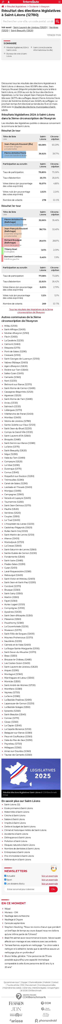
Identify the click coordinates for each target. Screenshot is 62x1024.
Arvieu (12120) (11, 403)
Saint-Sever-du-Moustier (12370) (20, 652)
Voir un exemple (50, 876)
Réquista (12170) (12, 347)
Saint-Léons (38, 47)
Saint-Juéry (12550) (13, 593)
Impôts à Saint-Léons (15, 823)
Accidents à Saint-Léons (16, 834)
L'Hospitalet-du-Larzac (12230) (19, 524)
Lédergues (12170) (13, 410)
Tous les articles (13, 985)
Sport (9, 879)
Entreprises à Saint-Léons (17, 852)
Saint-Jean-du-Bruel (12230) (18, 428)
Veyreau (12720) (12, 692)
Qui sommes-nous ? (12, 982)
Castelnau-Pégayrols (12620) (18, 527)
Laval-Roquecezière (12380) (17, 571)
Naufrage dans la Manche (17, 916)
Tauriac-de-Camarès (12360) (18, 755)
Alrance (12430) (11, 538)
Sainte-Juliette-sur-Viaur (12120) (19, 425)
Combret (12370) (12, 586)
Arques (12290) (11, 670)
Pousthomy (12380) (14, 623)
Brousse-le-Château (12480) (17, 659)
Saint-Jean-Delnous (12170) (17, 505)
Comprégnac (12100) (14, 608)
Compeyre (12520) (13, 461)
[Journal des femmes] (16, 1003)
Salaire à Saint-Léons (14, 819)
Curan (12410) (10, 568)
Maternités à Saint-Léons (16, 812)
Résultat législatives (16, 6)
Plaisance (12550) (12, 619)
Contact (55, 982)
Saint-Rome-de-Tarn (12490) (18, 399)
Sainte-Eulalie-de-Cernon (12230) (20, 553)
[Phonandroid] (46, 1021)
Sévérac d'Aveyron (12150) (16, 333)
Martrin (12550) (11, 597)
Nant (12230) (10, 381)
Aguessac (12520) (12, 395)
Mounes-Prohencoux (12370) (18, 637)
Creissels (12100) (12, 355)
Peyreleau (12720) (13, 743)
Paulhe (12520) (11, 509)
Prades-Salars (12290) (14, 564)
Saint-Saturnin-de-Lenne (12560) (20, 549)
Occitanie (33, 6)
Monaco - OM (11, 912)
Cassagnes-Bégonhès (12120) (18, 392)
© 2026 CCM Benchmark (31, 991)
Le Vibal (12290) (12, 465)
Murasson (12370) (12, 630)
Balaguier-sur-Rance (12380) (18, 732)
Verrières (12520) (12, 513)
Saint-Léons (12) (12, 804)
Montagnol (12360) (13, 674)
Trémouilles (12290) (14, 480)
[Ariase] (16, 1020)
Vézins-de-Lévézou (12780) (17, 421)
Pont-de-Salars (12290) (15, 351)
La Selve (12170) (11, 446)
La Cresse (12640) (12, 545)
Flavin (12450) (10, 336)
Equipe (24, 982)
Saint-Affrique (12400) (14, 329)
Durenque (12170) (12, 468)
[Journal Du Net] (16, 1009)
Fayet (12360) (10, 601)
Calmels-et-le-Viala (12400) (17, 644)
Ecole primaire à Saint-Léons (18, 808)
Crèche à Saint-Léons (14, 815)
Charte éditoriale (35, 982)
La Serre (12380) (12, 696)
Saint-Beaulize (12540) (15, 714)
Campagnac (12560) (14, 494)
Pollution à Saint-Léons (15, 841)
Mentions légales (39, 988)
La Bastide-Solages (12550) (17, 707)
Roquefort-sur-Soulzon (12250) (19, 476)
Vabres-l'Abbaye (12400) (16, 362)
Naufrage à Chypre (14, 919)
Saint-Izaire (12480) (13, 560)
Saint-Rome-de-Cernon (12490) (19, 388)
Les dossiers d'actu (15, 883)
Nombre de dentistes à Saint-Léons (22, 848)
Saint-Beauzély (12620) (22, 30)
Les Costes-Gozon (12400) (17, 663)
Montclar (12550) (12, 681)
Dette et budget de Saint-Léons (19, 826)
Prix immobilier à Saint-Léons (19, 856)
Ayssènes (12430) (12, 612)
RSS (22, 985)
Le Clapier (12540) (12, 725)
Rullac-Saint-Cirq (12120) (16, 531)
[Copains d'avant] (16, 1015)
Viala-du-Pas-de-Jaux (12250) (18, 740)
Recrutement (31, 985)
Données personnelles (46, 985)
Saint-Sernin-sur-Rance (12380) (19, 443)
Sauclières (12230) (13, 641)
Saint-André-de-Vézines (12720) (19, 685)
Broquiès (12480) (12, 439)
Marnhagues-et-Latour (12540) (19, 678)
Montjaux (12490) (12, 491)
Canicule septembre (15, 923)
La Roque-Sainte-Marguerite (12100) (21, 648)
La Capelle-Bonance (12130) (17, 729)
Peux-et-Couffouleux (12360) (18, 736)
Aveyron (45, 6)
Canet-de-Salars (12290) (16, 483)
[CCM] (46, 1003)
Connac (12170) (11, 718)
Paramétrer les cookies (12, 988)
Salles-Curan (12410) (14, 373)
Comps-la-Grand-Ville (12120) (18, 432)
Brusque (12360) (12, 590)
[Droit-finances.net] (46, 1009)
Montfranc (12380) (13, 689)
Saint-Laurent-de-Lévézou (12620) (30, 27)
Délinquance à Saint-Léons (17, 837)
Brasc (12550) (10, 655)
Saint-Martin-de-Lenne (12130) (19, 534)
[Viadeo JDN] (46, 1015)
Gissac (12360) (11, 722)
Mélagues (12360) (12, 747)
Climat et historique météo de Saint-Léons (25, 830)
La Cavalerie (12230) (14, 340)
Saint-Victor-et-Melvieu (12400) (19, 579)
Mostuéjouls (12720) (14, 542)
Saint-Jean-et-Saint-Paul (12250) (20, 582)
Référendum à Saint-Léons (17, 859)
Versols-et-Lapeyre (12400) (17, 498)
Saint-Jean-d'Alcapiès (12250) (18, 615)
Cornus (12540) (11, 472)
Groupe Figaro (53, 988)
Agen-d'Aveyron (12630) (15, 366)
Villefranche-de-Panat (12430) (18, 414)
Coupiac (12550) (11, 516)
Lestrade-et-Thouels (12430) (18, 487)
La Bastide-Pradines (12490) (18, 700)
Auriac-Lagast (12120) (14, 604)
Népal (8, 908)
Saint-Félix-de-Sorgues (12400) (19, 633)
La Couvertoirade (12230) (16, 626)
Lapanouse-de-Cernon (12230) (19, 703)
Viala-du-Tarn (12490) (14, 457)
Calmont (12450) (12, 344)
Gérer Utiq (27, 988)
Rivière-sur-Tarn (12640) (16, 369)
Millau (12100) (10, 326)
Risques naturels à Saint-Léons (19, 845)
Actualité (10, 876)
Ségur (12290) (11, 454)
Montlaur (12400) (12, 417)
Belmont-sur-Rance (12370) (18, 384)
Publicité (46, 982)
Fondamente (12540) (14, 556)
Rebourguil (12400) (13, 575)
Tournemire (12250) (14, 502)
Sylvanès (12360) (12, 711)
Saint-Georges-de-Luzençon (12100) (22, 358)
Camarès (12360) (12, 377)
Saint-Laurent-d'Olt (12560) (17, 435)
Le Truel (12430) (12, 520)
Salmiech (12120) (12, 406)
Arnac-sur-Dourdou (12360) (17, 751)
